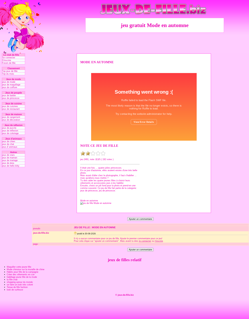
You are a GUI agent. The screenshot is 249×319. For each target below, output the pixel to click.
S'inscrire (6, 60)
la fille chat (12, 279)
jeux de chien (8, 141)
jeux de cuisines (10, 106)
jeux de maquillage (11, 84)
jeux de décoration (11, 120)
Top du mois (8, 74)
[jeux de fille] (155, 17)
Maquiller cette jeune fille (19, 267)
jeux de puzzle (9, 128)
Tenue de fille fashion (17, 287)
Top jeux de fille (9, 71)
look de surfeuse (15, 289)
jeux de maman (9, 157)
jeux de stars (8, 155)
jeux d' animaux (9, 147)
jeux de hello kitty (10, 165)
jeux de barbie (9, 95)
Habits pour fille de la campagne (22, 272)
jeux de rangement (11, 117)
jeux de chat (8, 144)
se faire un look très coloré (20, 284)
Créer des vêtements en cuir (21, 274)
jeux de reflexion (10, 130)
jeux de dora (8, 163)
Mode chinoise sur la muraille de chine (25, 269)
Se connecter (8, 57)
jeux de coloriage (10, 133)
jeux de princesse (10, 98)
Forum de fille (8, 63)
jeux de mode (8, 82)
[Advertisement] (154, 42)
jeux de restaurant (11, 109)
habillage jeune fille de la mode (22, 277)
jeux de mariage (10, 160)
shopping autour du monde (20, 282)
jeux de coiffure (9, 87)
